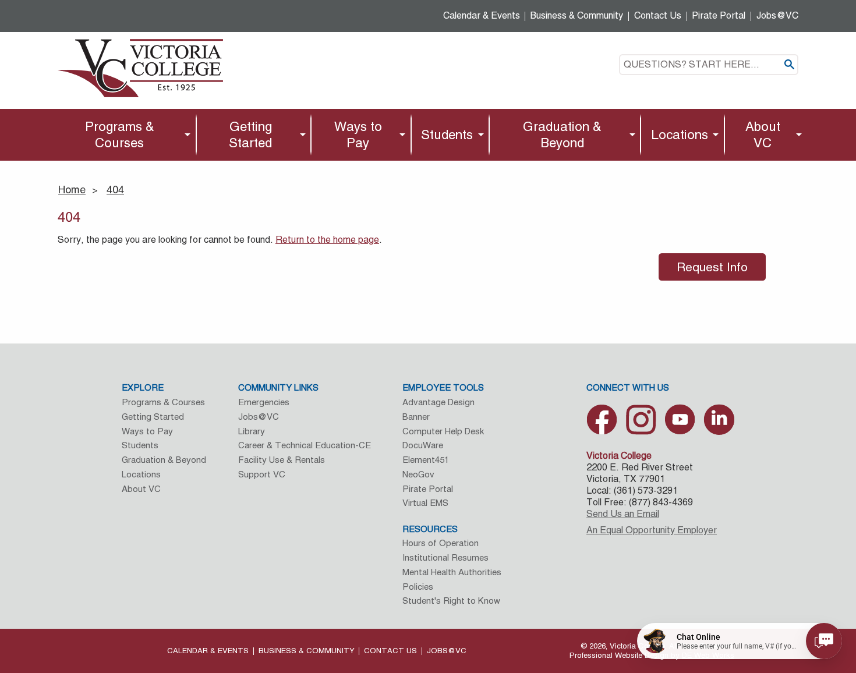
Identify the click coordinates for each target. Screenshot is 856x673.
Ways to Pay (358, 134)
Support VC (261, 474)
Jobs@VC (777, 15)
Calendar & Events (481, 15)
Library (251, 431)
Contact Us (657, 15)
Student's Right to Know (451, 600)
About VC (762, 134)
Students (447, 134)
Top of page (786, 600)
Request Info (712, 267)
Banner (416, 416)
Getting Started (250, 134)
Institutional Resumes (445, 557)
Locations (679, 134)
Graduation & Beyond (562, 134)
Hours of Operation (440, 543)
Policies (417, 586)
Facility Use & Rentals (281, 460)
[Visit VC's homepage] (140, 67)
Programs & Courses (119, 134)
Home (72, 189)
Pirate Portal (718, 15)
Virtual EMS (425, 503)
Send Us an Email (622, 513)
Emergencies (263, 402)
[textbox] (708, 64)
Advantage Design (438, 402)
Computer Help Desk (443, 431)
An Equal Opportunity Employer (651, 530)
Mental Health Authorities (451, 572)
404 (115, 189)
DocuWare (422, 445)
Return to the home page (327, 239)
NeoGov (418, 474)
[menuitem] (122, 134)
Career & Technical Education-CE (304, 445)
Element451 (425, 460)
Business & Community (576, 15)
